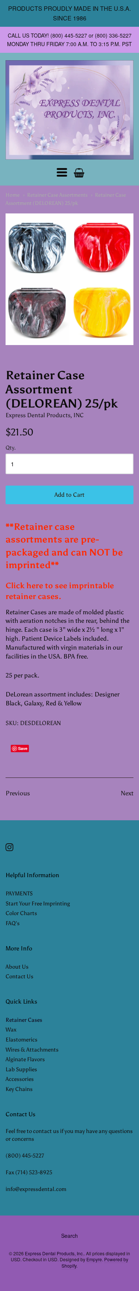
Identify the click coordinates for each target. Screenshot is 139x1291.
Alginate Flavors (25, 1059)
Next (127, 793)
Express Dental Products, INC (45, 415)
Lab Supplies (21, 1069)
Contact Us (19, 976)
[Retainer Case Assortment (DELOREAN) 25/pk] (69, 279)
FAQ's (13, 923)
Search (69, 1235)
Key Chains (19, 1089)
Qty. (11, 448)
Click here (24, 585)
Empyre (94, 1259)
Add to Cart (69, 494)
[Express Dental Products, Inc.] (69, 110)
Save (22, 748)
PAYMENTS (19, 893)
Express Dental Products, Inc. (54, 1253)
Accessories (20, 1079)
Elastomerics (21, 1039)
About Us (17, 966)
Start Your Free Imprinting (38, 903)
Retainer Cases (24, 1020)
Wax (11, 1029)
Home (13, 195)
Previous (18, 793)
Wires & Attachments (32, 1049)
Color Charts (21, 913)
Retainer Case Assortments (57, 195)
